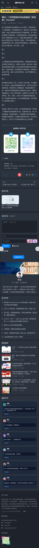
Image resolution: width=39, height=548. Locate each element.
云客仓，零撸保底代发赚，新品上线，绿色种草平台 (19, 333)
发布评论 (6, 246)
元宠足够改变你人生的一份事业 (13, 337)
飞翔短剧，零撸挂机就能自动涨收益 (15, 329)
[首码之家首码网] (19, 4)
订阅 (24, 511)
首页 (2, 7)
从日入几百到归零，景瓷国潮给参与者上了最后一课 (19, 309)
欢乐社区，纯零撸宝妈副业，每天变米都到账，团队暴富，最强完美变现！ (20, 314)
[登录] (32, 3)
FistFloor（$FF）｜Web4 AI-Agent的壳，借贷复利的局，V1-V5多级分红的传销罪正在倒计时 (20, 320)
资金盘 (11, 88)
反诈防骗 (8, 7)
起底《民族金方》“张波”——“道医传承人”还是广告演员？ (19, 289)
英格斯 (16, 27)
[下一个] (37, 249)
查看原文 (6, 414)
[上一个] (2, 249)
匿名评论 (16, 246)
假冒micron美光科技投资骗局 (13, 325)
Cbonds (14, 38)
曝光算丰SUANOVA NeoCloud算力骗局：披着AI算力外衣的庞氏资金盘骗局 (20, 303)
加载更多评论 (18, 257)
